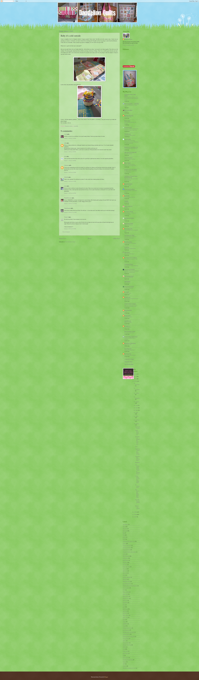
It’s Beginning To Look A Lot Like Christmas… (130, 171)
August (137, 401)
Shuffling (126, 207)
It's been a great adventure (129, 159)
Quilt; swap (125, 617)
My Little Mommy (128, 153)
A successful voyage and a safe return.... (130, 259)
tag (123, 655)
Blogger (106, 677)
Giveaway (125, 562)
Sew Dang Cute (128, 348)
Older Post (116, 238)
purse (124, 604)
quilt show (125, 613)
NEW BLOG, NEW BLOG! (130, 248)
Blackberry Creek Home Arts (131, 147)
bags (124, 535)
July (137, 405)
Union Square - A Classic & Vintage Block (130, 213)
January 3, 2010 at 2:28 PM (70, 138)
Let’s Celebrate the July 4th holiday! (130, 122)
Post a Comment (66, 232)
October (137, 393)
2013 (135, 374)
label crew (125, 571)
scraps (124, 626)
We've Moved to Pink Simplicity (131, 265)
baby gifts (125, 528)
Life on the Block (128, 110)
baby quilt (125, 531)
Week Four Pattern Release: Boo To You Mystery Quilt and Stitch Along (131, 98)
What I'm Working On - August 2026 (130, 105)
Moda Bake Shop (128, 362)
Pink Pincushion (128, 242)
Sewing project (126, 630)
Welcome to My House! (129, 253)
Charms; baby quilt (127, 545)
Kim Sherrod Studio (129, 218)
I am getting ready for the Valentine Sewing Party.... (137, 469)
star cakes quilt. (127, 293)
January (137, 423)
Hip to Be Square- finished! (137, 501)
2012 (135, 376)
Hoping (126, 111)
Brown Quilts (127, 315)
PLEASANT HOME (129, 287)
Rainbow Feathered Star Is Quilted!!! (129, 338)
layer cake (125, 573)
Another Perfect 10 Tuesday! (130, 243)
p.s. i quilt (126, 292)
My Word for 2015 (128, 317)
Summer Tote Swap (127, 645)
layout (124, 575)
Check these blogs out (137, 432)
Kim (65, 156)
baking (124, 537)
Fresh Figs (126, 247)
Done (136, 446)
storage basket (126, 642)
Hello (125, 219)
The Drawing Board (129, 276)
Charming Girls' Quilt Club (129, 541)
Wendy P (66, 217)
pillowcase (125, 600)
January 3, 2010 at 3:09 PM (70, 160)
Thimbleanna (67, 208)
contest (124, 554)
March (137, 416)
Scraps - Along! (127, 185)
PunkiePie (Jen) (68, 198)
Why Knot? (127, 252)
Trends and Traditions (129, 189)
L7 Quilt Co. (127, 326)
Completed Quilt (126, 549)
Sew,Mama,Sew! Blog (129, 235)
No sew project (126, 588)
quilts (124, 619)
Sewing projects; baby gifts (129, 636)
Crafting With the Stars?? (129, 350)
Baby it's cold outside (137, 507)
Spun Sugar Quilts (128, 223)
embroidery (125, 558)
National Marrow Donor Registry (130, 585)
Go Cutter (125, 564)
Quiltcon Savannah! (128, 277)
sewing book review (127, 628)
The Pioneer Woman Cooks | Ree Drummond (130, 176)
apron (124, 526)
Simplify (126, 201)
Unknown (66, 165)
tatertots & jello (128, 127)
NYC (124, 590)
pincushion (125, 602)
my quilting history (127, 583)
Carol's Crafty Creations (130, 304)
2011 (135, 379)
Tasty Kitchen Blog (128, 364)
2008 (135, 514)
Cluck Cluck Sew (128, 206)
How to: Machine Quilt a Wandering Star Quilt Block (130, 165)
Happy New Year (127, 344)
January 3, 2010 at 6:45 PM (70, 193)
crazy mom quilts (128, 229)
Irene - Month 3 (127, 327)
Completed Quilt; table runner (129, 552)
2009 (135, 512)
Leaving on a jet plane (129, 332)
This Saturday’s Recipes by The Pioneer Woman (131, 179)
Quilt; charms (126, 615)
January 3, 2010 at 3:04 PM (70, 151)
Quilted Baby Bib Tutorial (129, 355)
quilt (124, 607)
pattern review (126, 598)
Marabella (137, 462)
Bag (124, 533)
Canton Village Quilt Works (130, 337)
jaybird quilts (127, 139)
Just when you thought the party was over (137, 440)
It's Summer (126, 202)
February (138, 420)
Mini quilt (125, 579)
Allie (65, 143)
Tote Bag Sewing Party (128, 659)
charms (124, 543)
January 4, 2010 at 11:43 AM (70, 203)
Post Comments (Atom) (70, 242)
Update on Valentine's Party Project (137, 451)
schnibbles (125, 623)
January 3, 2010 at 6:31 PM (70, 181)
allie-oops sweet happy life (130, 152)
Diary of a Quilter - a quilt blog (131, 104)
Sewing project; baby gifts (128, 632)
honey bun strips (126, 566)
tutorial (124, 662)
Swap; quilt (125, 651)
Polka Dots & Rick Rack (130, 343)
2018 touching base (128, 225)
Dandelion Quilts (128, 39)
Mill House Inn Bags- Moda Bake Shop (137, 493)
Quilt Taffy (127, 196)
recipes (124, 621)
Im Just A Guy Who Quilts (130, 169)
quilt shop (125, 611)
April (137, 412)
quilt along (125, 609)
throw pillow (125, 657)
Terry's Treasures (128, 158)
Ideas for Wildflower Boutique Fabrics (130, 191)
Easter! (125, 311)
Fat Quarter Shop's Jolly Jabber (130, 95)
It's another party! (137, 486)
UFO (124, 664)
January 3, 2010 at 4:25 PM (70, 172)
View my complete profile (128, 45)
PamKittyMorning (128, 115)
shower (124, 640)
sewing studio (126, 638)
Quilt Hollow (127, 281)
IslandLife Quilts (128, 184)
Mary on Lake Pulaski (129, 269)
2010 (135, 381)
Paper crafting (126, 592)
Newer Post (62, 238)
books (124, 539)
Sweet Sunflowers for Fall (129, 197)
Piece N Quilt (127, 163)
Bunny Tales (127, 121)
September (137, 398)
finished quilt (125, 560)
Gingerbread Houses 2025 (129, 135)
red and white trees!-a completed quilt (131, 230)
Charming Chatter (128, 264)
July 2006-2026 (127, 117)
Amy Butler (125, 524)
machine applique (126, 577)
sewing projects (126, 634)
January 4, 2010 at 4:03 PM (70, 228)
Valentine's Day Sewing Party (137, 458)
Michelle (66, 177)
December (137, 384)
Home (89, 238)
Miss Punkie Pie (128, 310)
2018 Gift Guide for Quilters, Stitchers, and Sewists (130, 237)
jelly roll (125, 569)
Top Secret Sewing (137, 427)
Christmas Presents (127, 547)
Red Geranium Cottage (129, 331)
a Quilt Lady (127, 297)
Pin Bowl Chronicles (128, 288)
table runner (125, 653)
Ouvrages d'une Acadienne (130, 258)
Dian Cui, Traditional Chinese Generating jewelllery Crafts (130, 305)
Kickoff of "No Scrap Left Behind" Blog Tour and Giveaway (131, 271)
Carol (65, 134)
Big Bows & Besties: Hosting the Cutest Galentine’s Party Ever (131, 129)
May (137, 410)
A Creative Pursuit (128, 211)
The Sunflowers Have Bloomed (130, 148)
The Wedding (127, 282)
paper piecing (126, 596)
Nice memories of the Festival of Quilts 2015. (131, 299)
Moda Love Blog (128, 322)
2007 (135, 517)
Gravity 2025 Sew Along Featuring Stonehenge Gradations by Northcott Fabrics (131, 142)
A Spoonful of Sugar (129, 359)
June (137, 407)
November (137, 389)
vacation (124, 666)
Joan (65, 186)
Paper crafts (125, 594)
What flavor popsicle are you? (129, 668)
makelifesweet (127, 321)
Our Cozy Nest (127, 354)
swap (124, 649)
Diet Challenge (126, 556)
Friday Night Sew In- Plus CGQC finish (137, 479)
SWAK (124, 647)
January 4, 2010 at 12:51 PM (70, 212)
